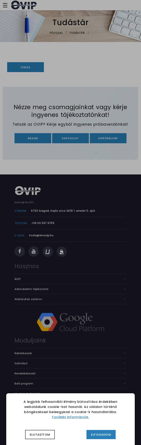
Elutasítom (40, 435)
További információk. (70, 417)
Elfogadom (101, 435)
